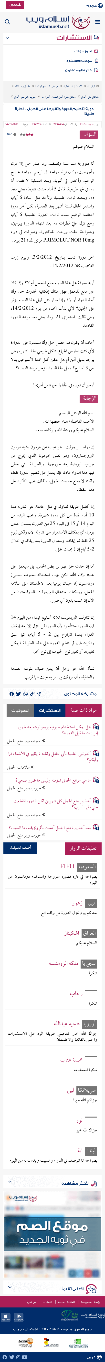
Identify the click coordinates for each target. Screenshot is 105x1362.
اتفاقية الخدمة (66, 1302)
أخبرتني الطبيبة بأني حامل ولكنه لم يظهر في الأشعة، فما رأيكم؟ (53, 757)
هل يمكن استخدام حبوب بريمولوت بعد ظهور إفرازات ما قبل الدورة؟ (57, 730)
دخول (14, 5)
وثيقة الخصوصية (90, 1302)
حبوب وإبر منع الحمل (24, 741)
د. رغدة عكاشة (86, 124)
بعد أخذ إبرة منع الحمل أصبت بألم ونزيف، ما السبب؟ (50, 828)
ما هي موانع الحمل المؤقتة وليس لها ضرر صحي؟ (53, 780)
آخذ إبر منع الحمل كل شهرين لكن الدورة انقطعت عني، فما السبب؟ (55, 804)
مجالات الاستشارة (79, 61)
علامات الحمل (19, 767)
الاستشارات (74, 38)
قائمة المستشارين (78, 70)
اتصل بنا (47, 1302)
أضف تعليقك (20, 848)
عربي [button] (92, 5)
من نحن (31, 1302)
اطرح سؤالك (83, 51)
